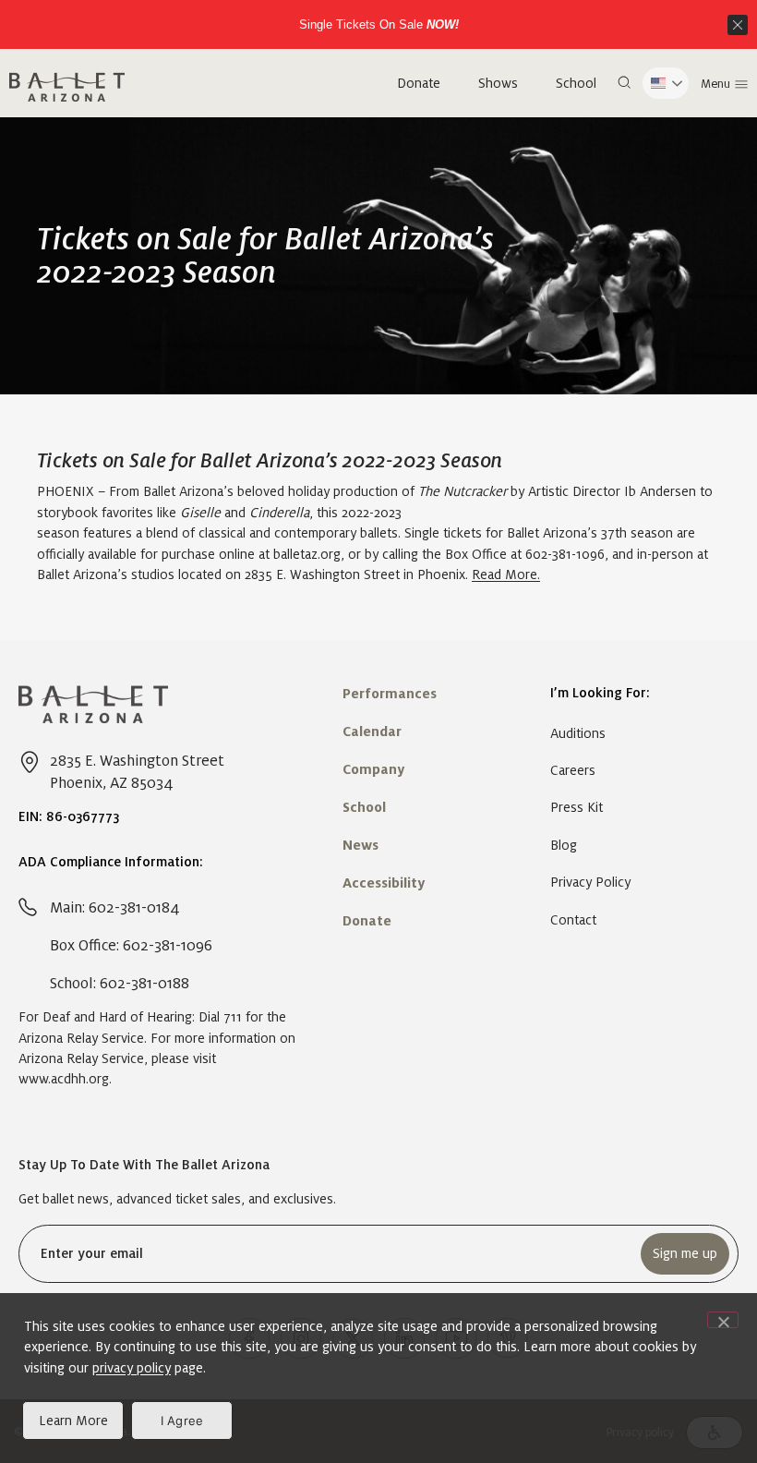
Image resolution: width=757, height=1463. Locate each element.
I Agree (182, 1420)
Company (373, 769)
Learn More (73, 1420)
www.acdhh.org (63, 1078)
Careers (572, 770)
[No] (723, 1320)
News (360, 845)
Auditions (578, 733)
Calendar (372, 731)
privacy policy (131, 1367)
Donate (418, 83)
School (576, 83)
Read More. (506, 574)
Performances (389, 693)
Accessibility (383, 883)
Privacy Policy (590, 882)
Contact (573, 920)
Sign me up (685, 1253)
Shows (498, 83)
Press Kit (576, 807)
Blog (563, 845)
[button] (624, 83)
